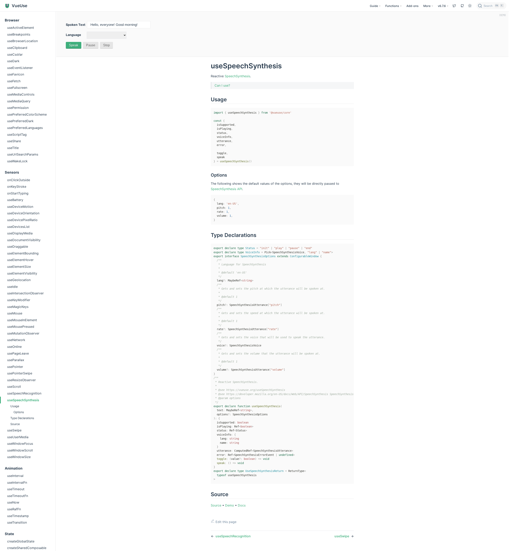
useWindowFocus (20, 444)
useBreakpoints (18, 34)
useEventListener (20, 68)
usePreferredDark (20, 121)
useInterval (15, 476)
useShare (14, 141)
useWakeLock (17, 161)
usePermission (18, 108)
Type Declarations (22, 418)
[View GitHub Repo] (454, 6)
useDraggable (17, 246)
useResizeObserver (21, 380)
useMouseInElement (22, 320)
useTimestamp (18, 516)
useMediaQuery (18, 101)
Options (19, 412)
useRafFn (14, 509)
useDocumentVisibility (24, 240)
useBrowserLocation (22, 41)
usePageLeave (18, 353)
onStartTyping (17, 193)
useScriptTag (17, 134)
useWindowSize (19, 457)
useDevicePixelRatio (22, 220)
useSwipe (14, 430)
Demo (229, 505)
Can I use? (222, 85)
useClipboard (17, 48)
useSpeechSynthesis (23, 400)
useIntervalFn (17, 482)
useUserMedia (17, 437)
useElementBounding (23, 253)
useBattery (15, 200)
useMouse (14, 313)
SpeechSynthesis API (226, 189)
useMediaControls (20, 94)
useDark (13, 61)
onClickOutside (18, 180)
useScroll (14, 387)
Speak (73, 45)
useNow (13, 502)
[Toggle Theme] (470, 6)
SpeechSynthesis (237, 76)
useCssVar (15, 54)
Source (15, 424)
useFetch (13, 81)
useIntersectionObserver (25, 293)
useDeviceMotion (20, 207)
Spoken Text (75, 25)
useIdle (12, 287)
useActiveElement (20, 28)
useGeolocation (19, 280)
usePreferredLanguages (25, 128)
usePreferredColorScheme (27, 114)
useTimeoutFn (17, 496)
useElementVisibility (22, 273)
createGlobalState (20, 541)
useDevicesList (18, 227)
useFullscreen (17, 88)
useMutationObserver (23, 333)
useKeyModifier (18, 300)
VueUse (19, 5)
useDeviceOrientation (23, 213)
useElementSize (19, 267)
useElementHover (20, 260)
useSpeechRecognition (24, 393)
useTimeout (15, 489)
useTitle (13, 148)
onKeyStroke (16, 186)
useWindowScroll (20, 450)
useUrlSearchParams (22, 154)
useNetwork (16, 340)
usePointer (15, 367)
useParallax (15, 360)
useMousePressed (20, 327)
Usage (14, 406)
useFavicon (15, 74)
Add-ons (412, 6)
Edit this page (225, 522)
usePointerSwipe (19, 373)
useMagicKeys (17, 307)
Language (73, 35)
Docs (242, 505)
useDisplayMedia (20, 233)
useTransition (17, 522)
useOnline (14, 347)
